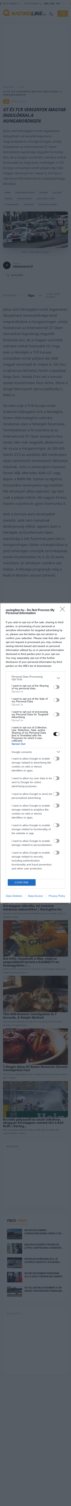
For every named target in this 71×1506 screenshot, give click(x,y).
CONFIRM (22, 882)
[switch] (56, 687)
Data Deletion (14, 895)
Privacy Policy (57, 895)
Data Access (35, 895)
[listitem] (35, 678)
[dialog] (35, 753)
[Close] (63, 610)
